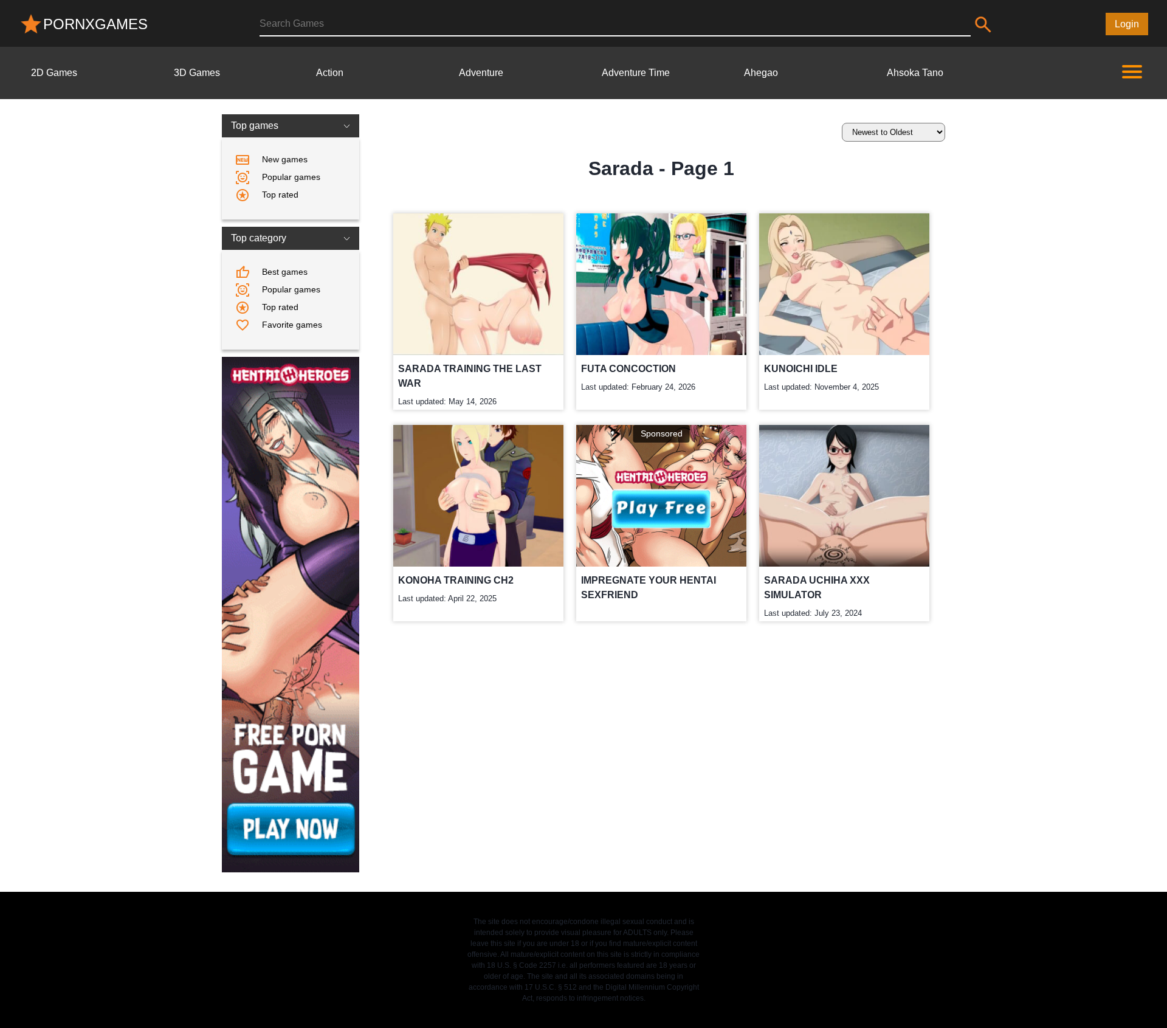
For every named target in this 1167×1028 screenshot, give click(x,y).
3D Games (197, 72)
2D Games (54, 72)
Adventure (481, 72)
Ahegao (761, 72)
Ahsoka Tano (915, 72)
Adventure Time (636, 72)
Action (329, 72)
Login (1127, 24)
